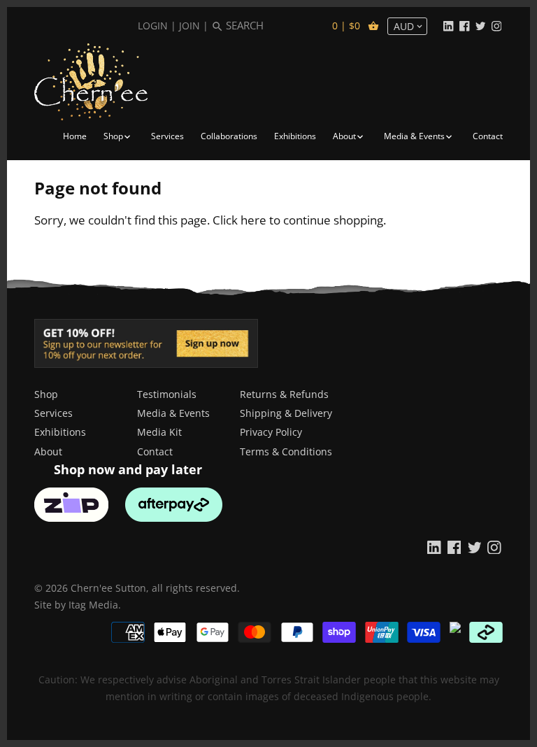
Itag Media (93, 604)
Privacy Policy (271, 432)
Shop (46, 394)
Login (153, 25)
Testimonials (166, 394)
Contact (155, 451)
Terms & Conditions (286, 451)
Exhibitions (60, 432)
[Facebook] (464, 25)
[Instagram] (496, 25)
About (48, 451)
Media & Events (173, 413)
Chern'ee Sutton (108, 588)
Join (189, 25)
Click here (239, 220)
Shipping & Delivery (286, 413)
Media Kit (159, 432)
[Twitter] (480, 25)
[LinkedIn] (448, 25)
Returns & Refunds (284, 394)
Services (53, 413)
